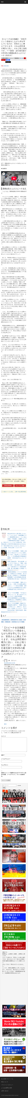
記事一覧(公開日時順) (20, 491)
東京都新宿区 (5, 619)
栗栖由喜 (7, 621)
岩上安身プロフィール (7, 1079)
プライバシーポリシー (7, 1084)
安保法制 (6, 65)
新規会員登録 (7, 485)
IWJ (2, 2)
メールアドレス (5, 759)
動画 (8, 60)
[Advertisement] (14, 19)
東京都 (21, 58)
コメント (3, 736)
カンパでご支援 (20, 485)
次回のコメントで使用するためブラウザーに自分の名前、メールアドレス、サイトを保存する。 (13, 774)
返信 (5, 724)
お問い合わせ (4, 1090)
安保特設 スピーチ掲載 (18, 621)
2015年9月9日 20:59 (9, 663)
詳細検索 (19, 785)
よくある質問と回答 (6, 1087)
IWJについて (4, 1081)
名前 (2, 755)
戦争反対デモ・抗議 (16, 619)
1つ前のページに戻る (7, 491)
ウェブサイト (4, 765)
